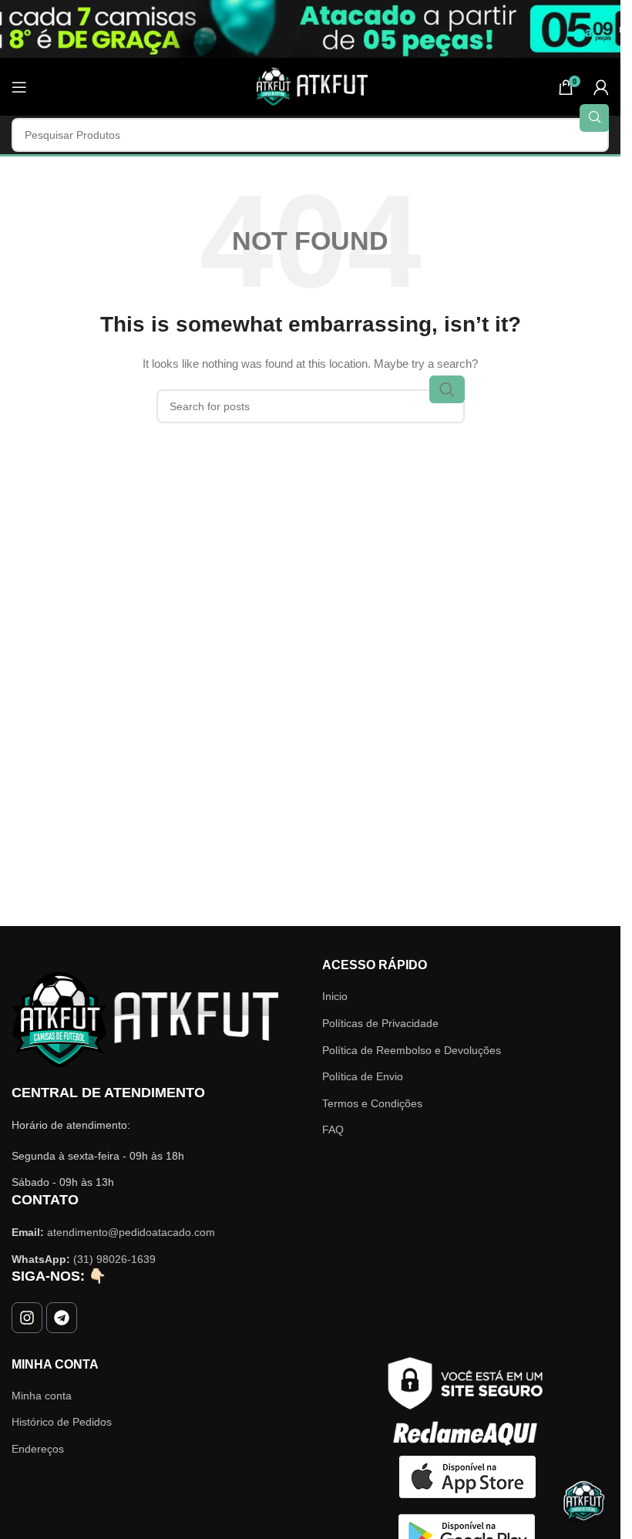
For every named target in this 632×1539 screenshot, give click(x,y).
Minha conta (42, 1395)
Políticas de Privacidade (380, 1023)
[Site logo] (310, 85)
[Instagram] (27, 1317)
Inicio (335, 996)
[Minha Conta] (601, 87)
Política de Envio (362, 1076)
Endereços (38, 1449)
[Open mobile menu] (19, 87)
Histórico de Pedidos (62, 1422)
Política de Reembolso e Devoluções (411, 1050)
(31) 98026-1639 (114, 1259)
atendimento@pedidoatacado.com (131, 1232)
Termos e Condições (372, 1103)
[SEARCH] (594, 118)
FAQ (333, 1129)
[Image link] (145, 1019)
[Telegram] (61, 1317)
